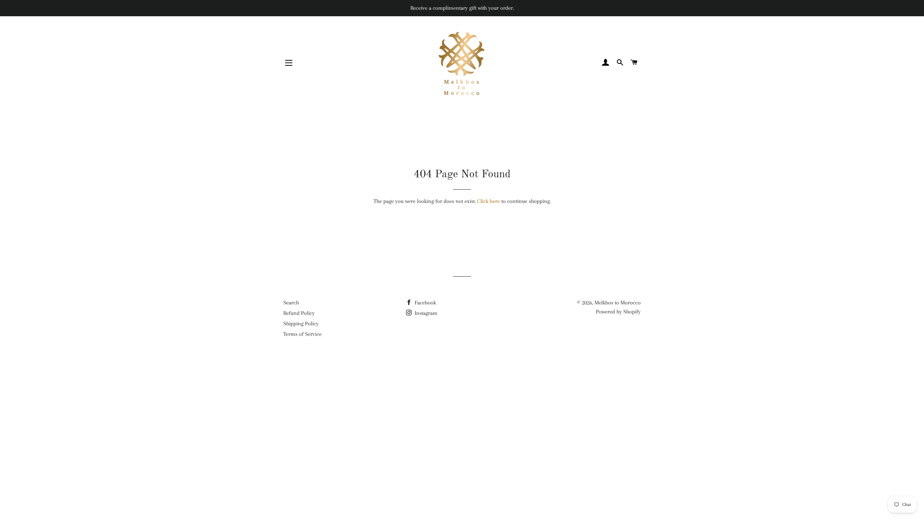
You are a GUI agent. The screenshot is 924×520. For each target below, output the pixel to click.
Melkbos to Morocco (617, 302)
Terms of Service (302, 334)
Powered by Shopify (618, 311)
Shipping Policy (301, 323)
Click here (488, 201)
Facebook (424, 302)
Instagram (425, 313)
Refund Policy (299, 313)
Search (291, 302)
